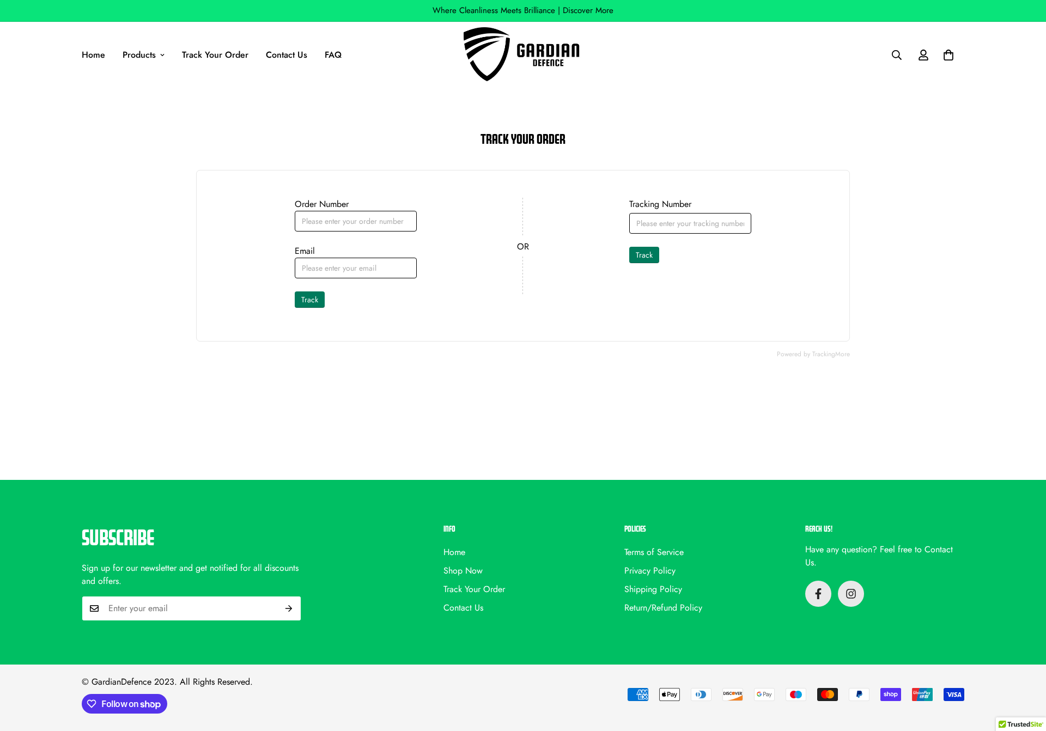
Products (139, 54)
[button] (948, 55)
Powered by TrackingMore (813, 354)
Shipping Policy (653, 589)
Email (305, 251)
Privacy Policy (650, 570)
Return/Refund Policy (663, 607)
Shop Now (463, 570)
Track (309, 299)
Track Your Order (215, 54)
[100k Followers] (851, 594)
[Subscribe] (289, 608)
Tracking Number (660, 204)
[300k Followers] (818, 594)
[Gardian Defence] (523, 55)
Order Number (322, 204)
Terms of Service (654, 552)
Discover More (588, 10)
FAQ (333, 54)
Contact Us (286, 54)
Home (93, 54)
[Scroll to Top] (1024, 671)
